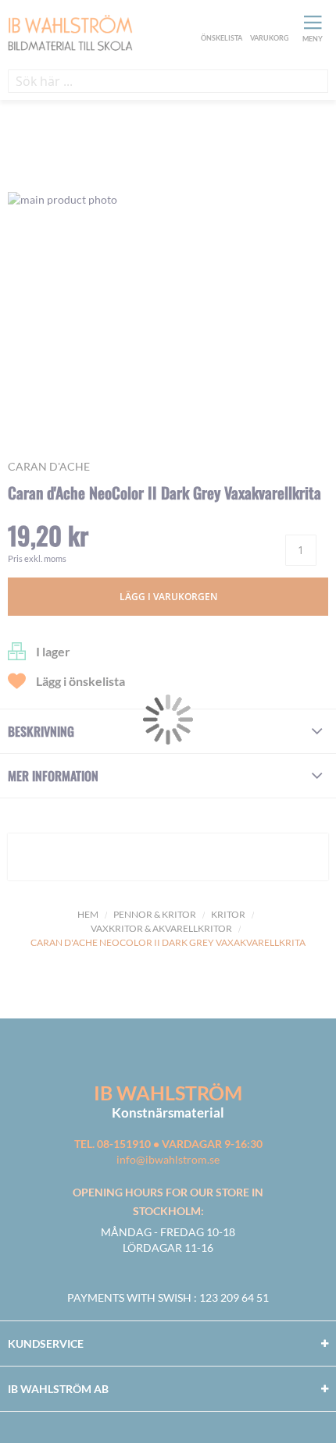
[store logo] (102, 34)
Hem (87, 914)
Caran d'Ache (49, 466)
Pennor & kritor (154, 914)
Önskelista (219, 22)
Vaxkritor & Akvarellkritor (161, 928)
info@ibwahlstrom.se (168, 1159)
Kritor (228, 914)
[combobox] (168, 81)
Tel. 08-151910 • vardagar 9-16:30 (168, 1143)
